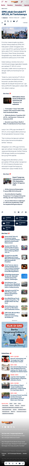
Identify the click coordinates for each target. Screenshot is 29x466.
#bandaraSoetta (5, 411)
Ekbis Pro (13, 411)
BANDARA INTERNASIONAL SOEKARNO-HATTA (12, 407)
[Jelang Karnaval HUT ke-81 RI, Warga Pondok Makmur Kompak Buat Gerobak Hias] (24, 292)
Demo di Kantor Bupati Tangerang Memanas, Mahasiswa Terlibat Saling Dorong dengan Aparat (18, 388)
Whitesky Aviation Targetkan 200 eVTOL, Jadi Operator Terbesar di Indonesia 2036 (14, 117)
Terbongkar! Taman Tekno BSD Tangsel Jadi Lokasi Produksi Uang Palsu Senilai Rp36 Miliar (13, 110)
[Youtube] (8, 223)
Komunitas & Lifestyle (21, 411)
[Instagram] (21, 218)
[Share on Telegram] (16, 463)
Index (15, 364)
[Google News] (21, 223)
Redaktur (5, 17)
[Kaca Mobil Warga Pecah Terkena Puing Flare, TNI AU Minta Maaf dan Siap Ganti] (24, 300)
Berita (12, 356)
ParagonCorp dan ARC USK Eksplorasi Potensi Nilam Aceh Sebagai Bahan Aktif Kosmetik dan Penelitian (12, 259)
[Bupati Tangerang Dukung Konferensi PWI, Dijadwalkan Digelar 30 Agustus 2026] (7, 181)
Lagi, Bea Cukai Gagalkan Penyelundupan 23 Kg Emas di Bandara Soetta (18, 378)
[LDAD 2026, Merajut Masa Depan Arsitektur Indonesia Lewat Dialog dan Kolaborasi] (24, 314)
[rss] (8, 228)
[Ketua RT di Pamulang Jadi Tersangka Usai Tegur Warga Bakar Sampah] (6, 359)
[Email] (14, 21)
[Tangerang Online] (14, 2)
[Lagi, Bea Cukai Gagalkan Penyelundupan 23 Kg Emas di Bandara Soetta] (6, 377)
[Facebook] (8, 218)
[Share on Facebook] (5, 21)
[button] (3, 2)
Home (19, 403)
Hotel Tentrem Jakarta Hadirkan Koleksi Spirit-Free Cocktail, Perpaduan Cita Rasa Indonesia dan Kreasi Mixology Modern (12, 268)
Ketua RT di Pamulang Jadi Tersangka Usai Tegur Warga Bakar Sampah (18, 360)
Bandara (12, 374)
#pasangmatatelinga (6, 409)
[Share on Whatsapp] (11, 21)
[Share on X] (8, 21)
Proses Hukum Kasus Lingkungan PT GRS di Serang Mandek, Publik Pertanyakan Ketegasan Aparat (14, 202)
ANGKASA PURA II (22, 409)
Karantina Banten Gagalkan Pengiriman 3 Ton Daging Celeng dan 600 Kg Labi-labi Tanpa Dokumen (14, 195)
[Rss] (14, 427)
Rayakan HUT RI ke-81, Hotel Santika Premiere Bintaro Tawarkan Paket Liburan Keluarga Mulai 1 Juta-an (12, 249)
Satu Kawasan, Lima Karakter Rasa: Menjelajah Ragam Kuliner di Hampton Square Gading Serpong (12, 285)
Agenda (14, 409)
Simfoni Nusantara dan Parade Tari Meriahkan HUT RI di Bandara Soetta (12, 307)
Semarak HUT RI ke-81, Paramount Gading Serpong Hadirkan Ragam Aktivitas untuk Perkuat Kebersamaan (12, 240)
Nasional (17, 405)
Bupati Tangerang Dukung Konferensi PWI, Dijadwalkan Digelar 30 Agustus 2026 (19, 181)
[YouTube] (5, 427)
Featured (16, 356)
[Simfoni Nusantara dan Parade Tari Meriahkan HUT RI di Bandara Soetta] (24, 307)
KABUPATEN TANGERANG (7, 413)
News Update (4, 8)
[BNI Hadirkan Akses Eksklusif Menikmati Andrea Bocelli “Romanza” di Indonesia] (7, 101)
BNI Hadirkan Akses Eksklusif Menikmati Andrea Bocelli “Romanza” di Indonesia (19, 100)
